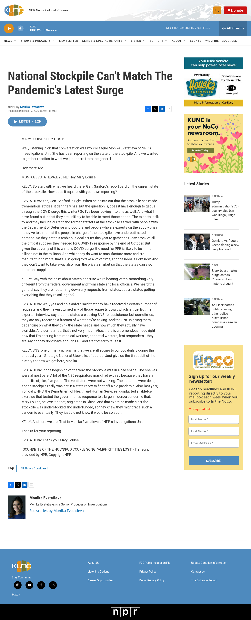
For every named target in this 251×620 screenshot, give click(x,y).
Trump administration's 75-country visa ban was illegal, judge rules (225, 210)
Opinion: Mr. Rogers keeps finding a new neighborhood (225, 245)
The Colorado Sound (203, 580)
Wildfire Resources (221, 40)
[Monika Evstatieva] (16, 507)
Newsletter (68, 40)
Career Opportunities (101, 580)
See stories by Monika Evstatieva (56, 510)
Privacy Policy (147, 571)
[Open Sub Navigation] (15, 40)
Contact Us (198, 571)
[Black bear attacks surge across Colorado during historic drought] (197, 272)
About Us (93, 562)
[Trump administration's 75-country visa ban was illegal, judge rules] (197, 203)
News (215, 264)
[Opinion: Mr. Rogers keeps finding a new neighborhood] (197, 242)
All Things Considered (34, 468)
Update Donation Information (209, 562)
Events (195, 40)
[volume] (20, 28)
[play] (9, 28)
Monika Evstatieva (32, 107)
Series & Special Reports (102, 40)
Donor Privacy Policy (151, 580)
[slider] (26, 28)
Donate (237, 10)
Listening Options (98, 571)
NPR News (217, 196)
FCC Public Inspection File (154, 562)
